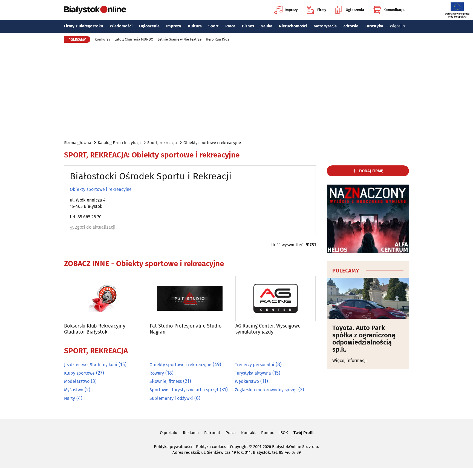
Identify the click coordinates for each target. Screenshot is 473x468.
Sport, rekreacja (162, 142)
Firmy (321, 10)
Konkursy (102, 39)
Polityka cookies (211, 446)
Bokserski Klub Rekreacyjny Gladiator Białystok (94, 329)
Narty (69, 398)
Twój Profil (303, 432)
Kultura (195, 26)
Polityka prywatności (173, 446)
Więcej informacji (349, 360)
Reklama (191, 432)
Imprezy (291, 10)
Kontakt (248, 432)
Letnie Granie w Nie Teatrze (179, 39)
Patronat (212, 432)
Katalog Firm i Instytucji (119, 142)
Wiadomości (121, 26)
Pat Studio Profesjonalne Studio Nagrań (186, 329)
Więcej (396, 26)
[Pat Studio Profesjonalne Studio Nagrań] (190, 298)
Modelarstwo (77, 381)
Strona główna (77, 142)
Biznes (248, 26)
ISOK (283, 432)
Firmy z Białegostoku (83, 26)
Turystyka (374, 26)
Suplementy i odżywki (171, 398)
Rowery (156, 373)
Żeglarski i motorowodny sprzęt (266, 389)
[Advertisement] (236, 92)
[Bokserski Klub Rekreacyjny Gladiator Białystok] (104, 298)
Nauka (266, 26)
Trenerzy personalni (254, 364)
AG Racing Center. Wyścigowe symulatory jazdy (268, 329)
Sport (213, 26)
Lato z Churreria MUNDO (133, 39)
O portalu (168, 432)
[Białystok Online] (95, 10)
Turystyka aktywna (253, 373)
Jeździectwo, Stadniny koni (90, 364)
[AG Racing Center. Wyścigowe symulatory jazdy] (275, 298)
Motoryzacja (325, 26)
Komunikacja (394, 10)
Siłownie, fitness (165, 381)
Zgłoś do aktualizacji (95, 227)
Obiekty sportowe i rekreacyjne (212, 142)
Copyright (239, 446)
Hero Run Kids (217, 39)
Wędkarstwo (247, 381)
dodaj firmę (371, 170)
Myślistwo (73, 389)
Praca (230, 26)
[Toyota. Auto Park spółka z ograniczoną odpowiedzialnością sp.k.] (368, 298)
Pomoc (267, 432)
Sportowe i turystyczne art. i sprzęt (183, 389)
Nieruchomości (293, 26)
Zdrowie (350, 26)
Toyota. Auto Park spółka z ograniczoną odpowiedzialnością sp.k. (363, 338)
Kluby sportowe (79, 373)
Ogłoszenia (355, 10)
